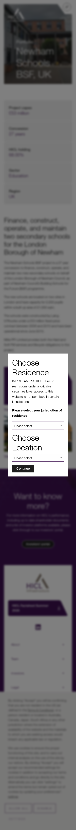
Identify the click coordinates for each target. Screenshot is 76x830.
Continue (23, 468)
